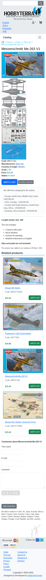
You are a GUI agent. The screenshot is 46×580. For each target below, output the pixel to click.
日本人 (5, 26)
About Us (21, 555)
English (5, 23)
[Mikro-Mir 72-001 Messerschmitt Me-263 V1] (23, 65)
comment (5, 470)
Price (3, 173)
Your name (6, 447)
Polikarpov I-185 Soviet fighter (18, 334)
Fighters (18, 42)
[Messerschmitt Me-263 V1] (23, 361)
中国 (4, 31)
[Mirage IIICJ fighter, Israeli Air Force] (23, 405)
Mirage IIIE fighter (12, 288)
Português (6, 28)
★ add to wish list (26, 182)
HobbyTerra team (34, 576)
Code (4, 161)
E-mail (4, 458)
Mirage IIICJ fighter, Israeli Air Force (20, 422)
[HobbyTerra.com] (23, 11)
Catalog (7, 37)
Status (4, 176)
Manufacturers (8, 164)
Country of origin (9, 167)
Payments (7, 558)
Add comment (9, 506)
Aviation (9, 42)
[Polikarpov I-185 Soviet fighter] (23, 316)
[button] (30, 22)
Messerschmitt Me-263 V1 (16, 376)
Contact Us (22, 552)
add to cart (9, 182)
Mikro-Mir (27, 42)
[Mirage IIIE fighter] (23, 271)
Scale (4, 170)
